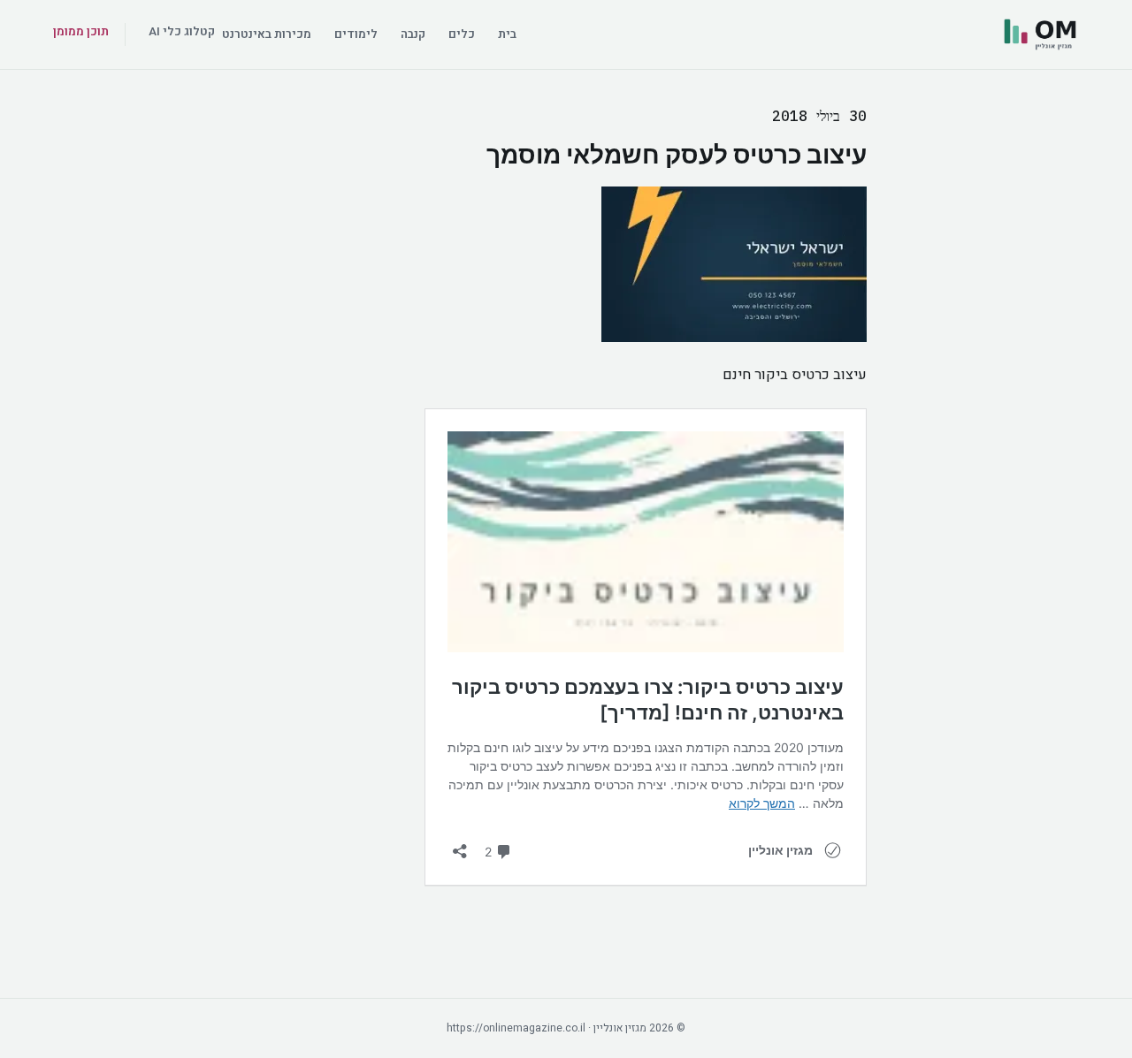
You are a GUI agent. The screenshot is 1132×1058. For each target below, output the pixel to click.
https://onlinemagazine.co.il (516, 1028)
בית (507, 34)
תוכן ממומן (81, 32)
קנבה (413, 34)
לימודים (356, 34)
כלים (461, 34)
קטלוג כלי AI (182, 32)
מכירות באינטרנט (266, 34)
